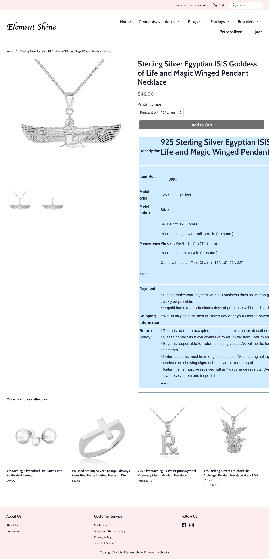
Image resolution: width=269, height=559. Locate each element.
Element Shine (133, 552)
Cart (221, 5)
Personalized (231, 31)
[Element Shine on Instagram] (191, 526)
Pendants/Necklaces (157, 21)
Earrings (218, 21)
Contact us (13, 531)
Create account (198, 5)
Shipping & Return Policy (109, 531)
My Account (101, 525)
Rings (193, 21)
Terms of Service (104, 543)
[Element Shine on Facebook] (183, 526)
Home (125, 21)
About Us (12, 525)
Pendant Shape (149, 104)
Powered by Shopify (156, 552)
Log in (178, 5)
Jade (259, 31)
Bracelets (246, 21)
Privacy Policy (102, 537)
